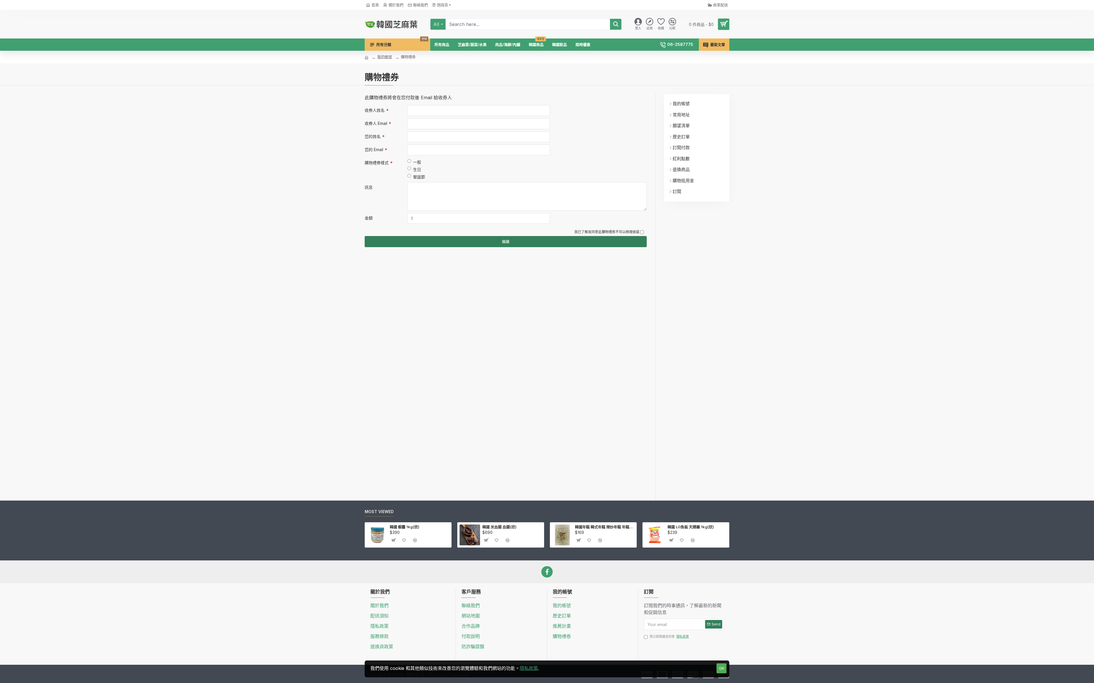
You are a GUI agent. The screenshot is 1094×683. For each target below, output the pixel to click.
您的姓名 (373, 136)
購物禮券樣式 (377, 162)
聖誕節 (419, 176)
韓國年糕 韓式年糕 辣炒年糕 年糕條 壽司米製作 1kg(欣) (604, 527)
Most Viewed (379, 511)
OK (721, 668)
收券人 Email (376, 123)
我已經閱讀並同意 (669, 637)
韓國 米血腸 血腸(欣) (499, 527)
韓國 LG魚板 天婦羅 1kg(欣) (691, 527)
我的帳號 (384, 56)
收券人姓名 (375, 110)
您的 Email (374, 149)
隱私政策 (529, 668)
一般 (417, 162)
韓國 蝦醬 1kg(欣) (404, 527)
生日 (417, 169)
